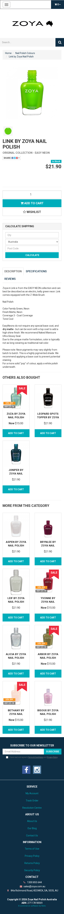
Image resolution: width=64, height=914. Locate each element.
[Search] (59, 42)
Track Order (32, 800)
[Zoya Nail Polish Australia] (32, 23)
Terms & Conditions (35, 757)
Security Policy (32, 870)
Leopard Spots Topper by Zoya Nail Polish (48, 417)
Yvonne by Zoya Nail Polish (48, 602)
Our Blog (32, 828)
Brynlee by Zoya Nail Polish (48, 545)
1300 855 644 (34, 882)
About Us (32, 821)
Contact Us (32, 835)
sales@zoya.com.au (34, 886)
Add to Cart (34, 203)
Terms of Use (32, 848)
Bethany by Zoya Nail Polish (16, 714)
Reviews (10, 279)
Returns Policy (32, 863)
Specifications (36, 271)
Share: (8, 158)
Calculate (32, 255)
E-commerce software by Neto (32, 906)
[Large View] (8, 131)
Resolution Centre (32, 807)
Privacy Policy (52, 757)
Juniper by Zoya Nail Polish (16, 473)
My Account (32, 793)
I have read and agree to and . (33, 757)
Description (13, 271)
